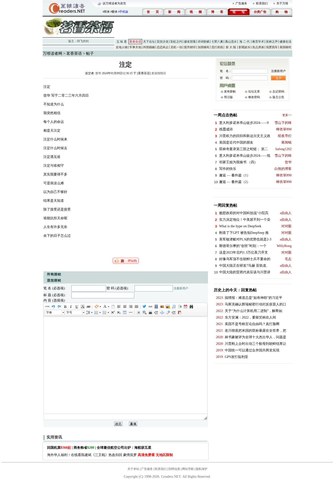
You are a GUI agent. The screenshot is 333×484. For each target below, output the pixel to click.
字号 (69, 312)
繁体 (115, 11)
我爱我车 (272, 47)
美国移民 (285, 47)
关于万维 (282, 3)
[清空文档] (112, 306)
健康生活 (285, 41)
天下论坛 (149, 41)
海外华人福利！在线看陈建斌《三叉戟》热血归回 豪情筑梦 (110, 455)
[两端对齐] (136, 306)
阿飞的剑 (83, 41)
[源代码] (47, 306)
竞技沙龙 (162, 41)
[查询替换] (191, 306)
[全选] (138, 312)
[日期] (185, 306)
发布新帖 (230, 91)
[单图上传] (161, 306)
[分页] (156, 312)
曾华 (98, 73)
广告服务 (241, 3)
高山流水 (231, 41)
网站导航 (188, 469)
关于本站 (133, 469)
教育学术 (258, 41)
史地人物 (121, 47)
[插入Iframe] (179, 306)
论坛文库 (254, 91)
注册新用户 (181, 288)
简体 (107, 11)
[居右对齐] (130, 306)
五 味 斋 (122, 41)
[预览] (144, 312)
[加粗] (64, 306)
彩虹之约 (176, 41)
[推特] (144, 306)
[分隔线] (130, 312)
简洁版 (228, 97)
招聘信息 (174, 469)
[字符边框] (82, 306)
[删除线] (88, 306)
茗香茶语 (135, 41)
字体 (49, 312)
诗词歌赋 (203, 41)
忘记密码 (278, 91)
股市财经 (190, 47)
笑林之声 (272, 41)
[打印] (150, 312)
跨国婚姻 (149, 47)
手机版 (123, 11)
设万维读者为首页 (114, 3)
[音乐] (173, 306)
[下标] (118, 312)
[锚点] (161, 312)
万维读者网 (52, 53)
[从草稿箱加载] (179, 312)
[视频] (156, 306)
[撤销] (53, 306)
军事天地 (135, 47)
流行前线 (217, 47)
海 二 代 (244, 41)
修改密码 (254, 97)
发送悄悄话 (158, 73)
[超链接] (150, 306)
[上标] (112, 312)
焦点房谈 (258, 47)
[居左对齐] (118, 306)
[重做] (59, 306)
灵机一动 (176, 47)
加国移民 (203, 47)
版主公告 (278, 97)
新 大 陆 (231, 47)
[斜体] (70, 306)
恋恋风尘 (162, 47)
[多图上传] (167, 306)
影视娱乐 (244, 47)
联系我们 (262, 3)
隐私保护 (201, 469)
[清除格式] (167, 312)
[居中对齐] (124, 306)
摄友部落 (190, 41)
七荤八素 (217, 41)
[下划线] (76, 306)
